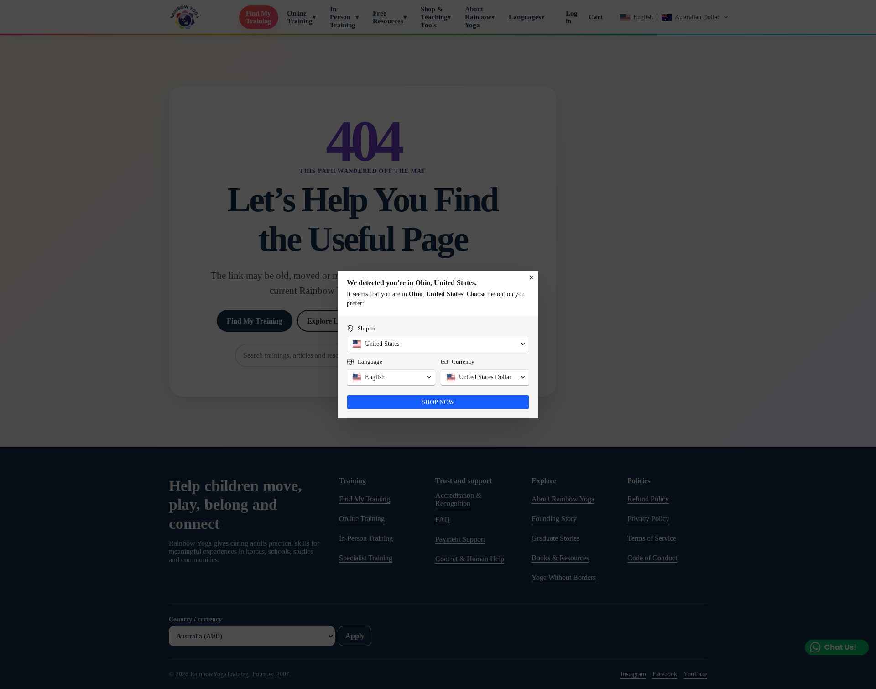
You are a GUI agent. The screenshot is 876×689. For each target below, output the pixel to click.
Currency (463, 361)
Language (370, 361)
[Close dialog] (532, 277)
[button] (438, 344)
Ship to (366, 328)
